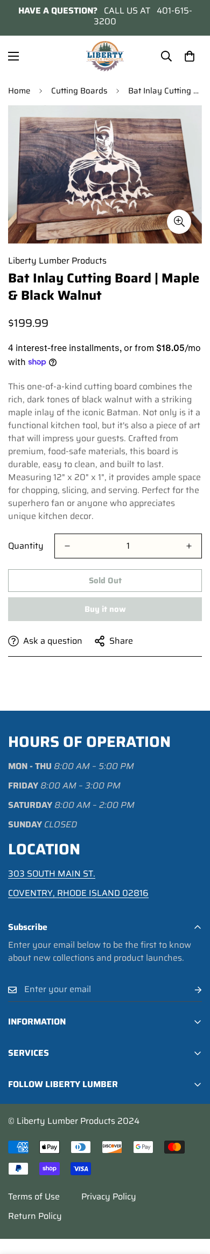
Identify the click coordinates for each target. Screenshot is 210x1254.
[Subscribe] (189, 989)
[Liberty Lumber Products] (105, 56)
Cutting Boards (79, 90)
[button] (189, 56)
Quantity (26, 546)
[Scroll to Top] (190, 1197)
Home (19, 90)
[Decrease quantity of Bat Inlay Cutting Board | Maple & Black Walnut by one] (67, 546)
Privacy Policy (108, 1196)
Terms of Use (34, 1196)
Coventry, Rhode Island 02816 (78, 893)
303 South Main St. (51, 873)
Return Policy (35, 1216)
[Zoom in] (179, 222)
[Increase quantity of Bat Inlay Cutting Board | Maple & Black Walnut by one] (189, 546)
